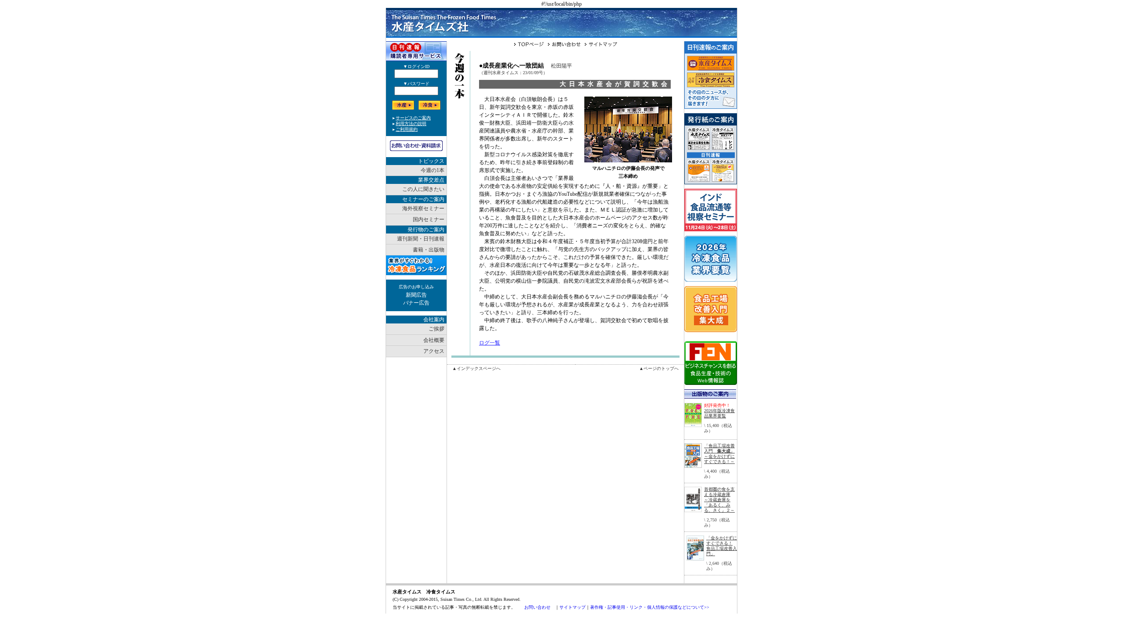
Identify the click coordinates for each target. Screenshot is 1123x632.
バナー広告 (416, 303)
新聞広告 (416, 295)
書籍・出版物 (428, 250)
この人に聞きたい (423, 189)
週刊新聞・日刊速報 (420, 239)
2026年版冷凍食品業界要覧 (719, 413)
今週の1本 (432, 170)
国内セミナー (428, 219)
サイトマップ (572, 607)
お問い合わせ (537, 607)
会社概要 (433, 340)
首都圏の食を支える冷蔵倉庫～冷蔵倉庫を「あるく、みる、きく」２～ (719, 500)
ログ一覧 (489, 343)
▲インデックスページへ (476, 368)
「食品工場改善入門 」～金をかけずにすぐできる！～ (719, 453)
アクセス (433, 351)
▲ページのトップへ (659, 368)
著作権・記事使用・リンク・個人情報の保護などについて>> (649, 607)
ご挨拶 (436, 329)
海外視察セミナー (423, 208)
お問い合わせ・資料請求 (416, 145)
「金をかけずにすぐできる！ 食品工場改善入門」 (721, 545)
